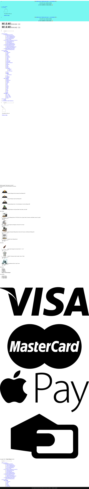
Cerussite (7, 485)
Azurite (7, 482)
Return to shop (6, 15)
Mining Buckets (4, 33)
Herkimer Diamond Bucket (10, 476)
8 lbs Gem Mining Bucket (10, 37)
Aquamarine (8, 481)
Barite (7, 483)
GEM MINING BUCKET (8, 34)
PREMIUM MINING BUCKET (9, 474)
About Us (3, 270)
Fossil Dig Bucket (9, 471)
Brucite (7, 484)
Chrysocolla (8, 486)
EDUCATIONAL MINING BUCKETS (10, 40)
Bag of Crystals (8, 39)
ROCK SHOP (4, 479)
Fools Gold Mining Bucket (10, 473)
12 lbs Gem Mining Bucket (10, 36)
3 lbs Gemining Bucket (10, 38)
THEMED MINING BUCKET (9, 477)
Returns (3, 268)
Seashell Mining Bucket (10, 472)
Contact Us (4, 271)
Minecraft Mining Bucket (10, 478)
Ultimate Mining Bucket (10, 35)
